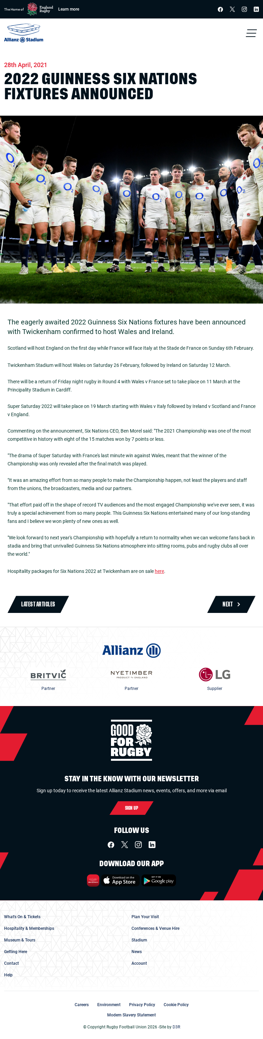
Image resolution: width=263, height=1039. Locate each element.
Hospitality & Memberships (29, 928)
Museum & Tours (19, 940)
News (137, 951)
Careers (82, 1004)
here (159, 571)
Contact (11, 963)
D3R (176, 1027)
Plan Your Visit (145, 916)
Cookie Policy (176, 1004)
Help (8, 975)
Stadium (139, 940)
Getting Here (15, 951)
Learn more (68, 9)
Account (139, 963)
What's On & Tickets (22, 916)
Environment (109, 1004)
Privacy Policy (142, 1004)
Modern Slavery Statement (131, 1015)
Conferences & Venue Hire (155, 928)
